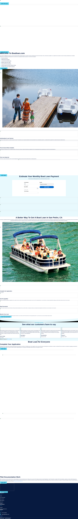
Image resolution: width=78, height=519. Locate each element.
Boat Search (61, 1)
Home (50, 1)
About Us (72, 1)
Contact (76, 1)
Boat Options (67, 1)
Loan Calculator (55, 1)
